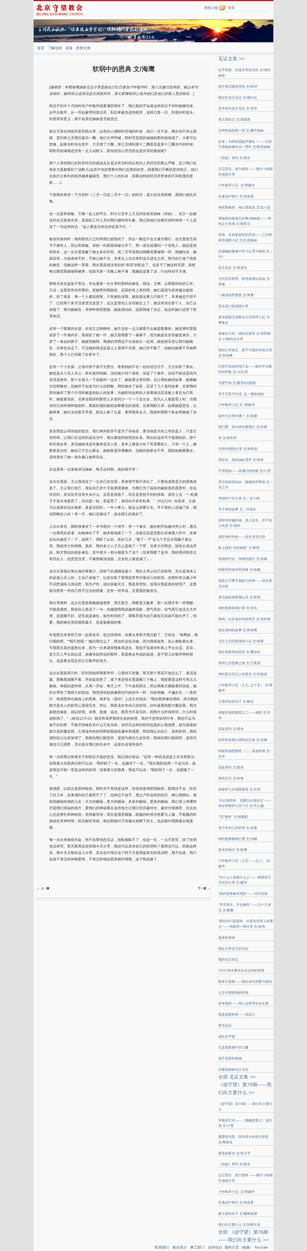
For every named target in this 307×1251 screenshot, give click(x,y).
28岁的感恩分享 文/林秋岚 (238, 449)
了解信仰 (55, 48)
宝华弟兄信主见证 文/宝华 (237, 108)
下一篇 (204, 888)
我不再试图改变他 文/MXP (238, 86)
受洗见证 (225, 1025)
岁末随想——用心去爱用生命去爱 (243, 1003)
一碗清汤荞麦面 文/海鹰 (236, 295)
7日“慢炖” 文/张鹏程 (233, 817)
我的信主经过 (228, 959)
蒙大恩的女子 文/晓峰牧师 (237, 1213)
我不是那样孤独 (230, 1058)
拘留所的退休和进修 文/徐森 (239, 569)
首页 (40, 48)
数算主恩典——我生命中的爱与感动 (245, 981)
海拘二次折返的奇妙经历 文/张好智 (244, 619)
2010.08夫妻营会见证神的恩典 (241, 970)
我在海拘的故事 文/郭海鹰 (237, 630)
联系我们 (162, 1247)
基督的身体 (226, 937)
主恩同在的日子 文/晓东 (236, 701)
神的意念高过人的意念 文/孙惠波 (242, 674)
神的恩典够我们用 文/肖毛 (237, 608)
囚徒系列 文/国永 (231, 729)
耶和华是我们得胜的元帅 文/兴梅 (242, 740)
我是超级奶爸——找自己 (236, 1014)
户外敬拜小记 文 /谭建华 (236, 405)
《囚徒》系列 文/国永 (234, 158)
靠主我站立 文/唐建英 (234, 119)
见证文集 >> (231, 58)
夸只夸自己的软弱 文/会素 (237, 828)
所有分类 (83, 48)
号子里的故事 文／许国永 (237, 509)
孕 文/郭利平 (227, 438)
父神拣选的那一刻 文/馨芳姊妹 (241, 130)
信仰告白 (215, 1247)
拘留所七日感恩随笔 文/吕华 (239, 789)
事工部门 (197, 1247)
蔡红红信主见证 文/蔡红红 (237, 97)
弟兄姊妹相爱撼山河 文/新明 (239, 597)
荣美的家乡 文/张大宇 (234, 1153)
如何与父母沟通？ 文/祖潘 (237, 416)
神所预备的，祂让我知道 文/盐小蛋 (244, 207)
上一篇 (43, 888)
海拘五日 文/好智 (231, 778)
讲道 (69, 48)
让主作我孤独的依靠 (233, 992)
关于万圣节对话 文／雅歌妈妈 (241, 394)
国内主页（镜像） (238, 1247)
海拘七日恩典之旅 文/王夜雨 (239, 663)
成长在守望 (226, 1036)
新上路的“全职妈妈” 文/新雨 (239, 548)
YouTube (261, 1247)
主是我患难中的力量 (233, 1047)
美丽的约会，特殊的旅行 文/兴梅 (242, 559)
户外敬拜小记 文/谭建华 (236, 185)
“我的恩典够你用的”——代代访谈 (243, 893)
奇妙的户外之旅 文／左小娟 (239, 498)
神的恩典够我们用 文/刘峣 (237, 839)
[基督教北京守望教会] (59, 15)
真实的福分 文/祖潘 (232, 850)
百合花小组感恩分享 (233, 306)
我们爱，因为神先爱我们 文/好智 (242, 427)
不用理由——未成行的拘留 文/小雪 (244, 471)
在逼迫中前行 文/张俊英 (236, 196)
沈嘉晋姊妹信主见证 (233, 1069)
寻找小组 (211, 8)
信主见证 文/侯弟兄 (232, 268)
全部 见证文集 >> (237, 1076)
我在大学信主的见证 (233, 949)
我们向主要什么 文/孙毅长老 (239, 1224)
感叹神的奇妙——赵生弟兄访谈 (241, 537)
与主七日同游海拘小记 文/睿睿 (241, 641)
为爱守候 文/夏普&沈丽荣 (237, 383)
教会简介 (179, 1247)
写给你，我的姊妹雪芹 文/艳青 (241, 460)
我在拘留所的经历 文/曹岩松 (239, 652)
